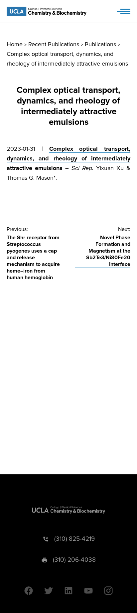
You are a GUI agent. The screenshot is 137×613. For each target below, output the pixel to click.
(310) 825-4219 (74, 539)
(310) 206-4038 (74, 560)
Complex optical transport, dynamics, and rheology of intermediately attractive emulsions (68, 158)
